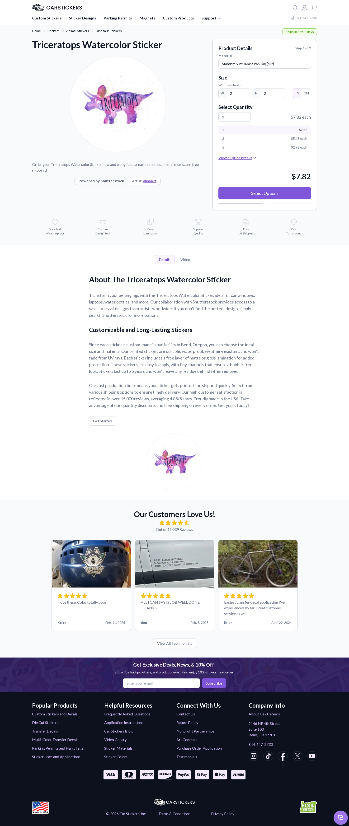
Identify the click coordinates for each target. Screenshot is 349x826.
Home (36, 31)
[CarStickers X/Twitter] (297, 756)
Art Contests (186, 739)
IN (297, 93)
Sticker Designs (82, 18)
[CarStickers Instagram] (254, 756)
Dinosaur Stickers (109, 31)
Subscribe (214, 683)
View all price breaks (235, 157)
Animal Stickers (77, 31)
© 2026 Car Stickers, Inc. (126, 813)
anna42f (149, 180)
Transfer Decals (45, 731)
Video (185, 259)
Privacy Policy (222, 813)
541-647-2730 (306, 18)
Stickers (53, 31)
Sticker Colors (115, 756)
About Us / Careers (264, 714)
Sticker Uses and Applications (56, 756)
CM (306, 93)
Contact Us (185, 714)
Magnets (147, 18)
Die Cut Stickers (45, 722)
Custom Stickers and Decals (54, 714)
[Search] (295, 7)
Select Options (264, 193)
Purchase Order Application (199, 748)
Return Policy (187, 722)
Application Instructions (123, 722)
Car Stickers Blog (118, 731)
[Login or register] (304, 7)
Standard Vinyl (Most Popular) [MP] (248, 64)
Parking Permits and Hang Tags (57, 748)
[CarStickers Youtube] (312, 756)
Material (225, 56)
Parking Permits (118, 18)
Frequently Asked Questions (127, 714)
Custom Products (178, 18)
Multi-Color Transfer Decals (55, 739)
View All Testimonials (174, 643)
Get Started (102, 421)
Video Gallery (115, 739)
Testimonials (186, 756)
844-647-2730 (261, 744)
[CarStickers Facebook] (283, 756)
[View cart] (314, 7)
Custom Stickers (46, 18)
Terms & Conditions (174, 813)
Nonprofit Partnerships (195, 731)
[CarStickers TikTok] (268, 756)
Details (164, 259)
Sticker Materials (118, 748)
